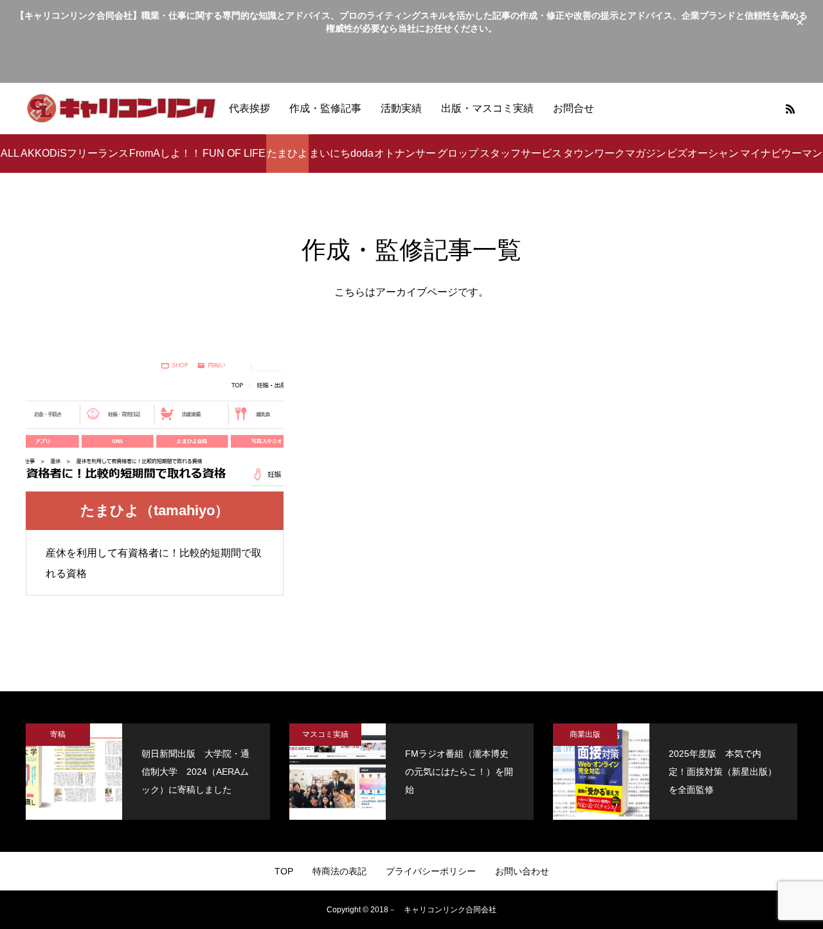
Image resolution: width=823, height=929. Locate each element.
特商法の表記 (339, 871)
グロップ (457, 153)
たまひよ (287, 153)
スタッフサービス (521, 153)
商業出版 (585, 734)
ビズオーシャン (703, 153)
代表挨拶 (249, 108)
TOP (284, 871)
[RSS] (790, 108)
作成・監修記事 (325, 108)
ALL (10, 153)
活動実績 (401, 108)
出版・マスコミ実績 (487, 108)
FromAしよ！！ (165, 153)
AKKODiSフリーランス (75, 153)
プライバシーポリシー (431, 871)
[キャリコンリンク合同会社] (122, 108)
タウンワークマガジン (614, 153)
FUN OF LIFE (234, 153)
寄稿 (58, 734)
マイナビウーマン (781, 153)
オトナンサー (405, 153)
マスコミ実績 (325, 734)
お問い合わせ (522, 871)
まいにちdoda (341, 153)
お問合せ (573, 108)
